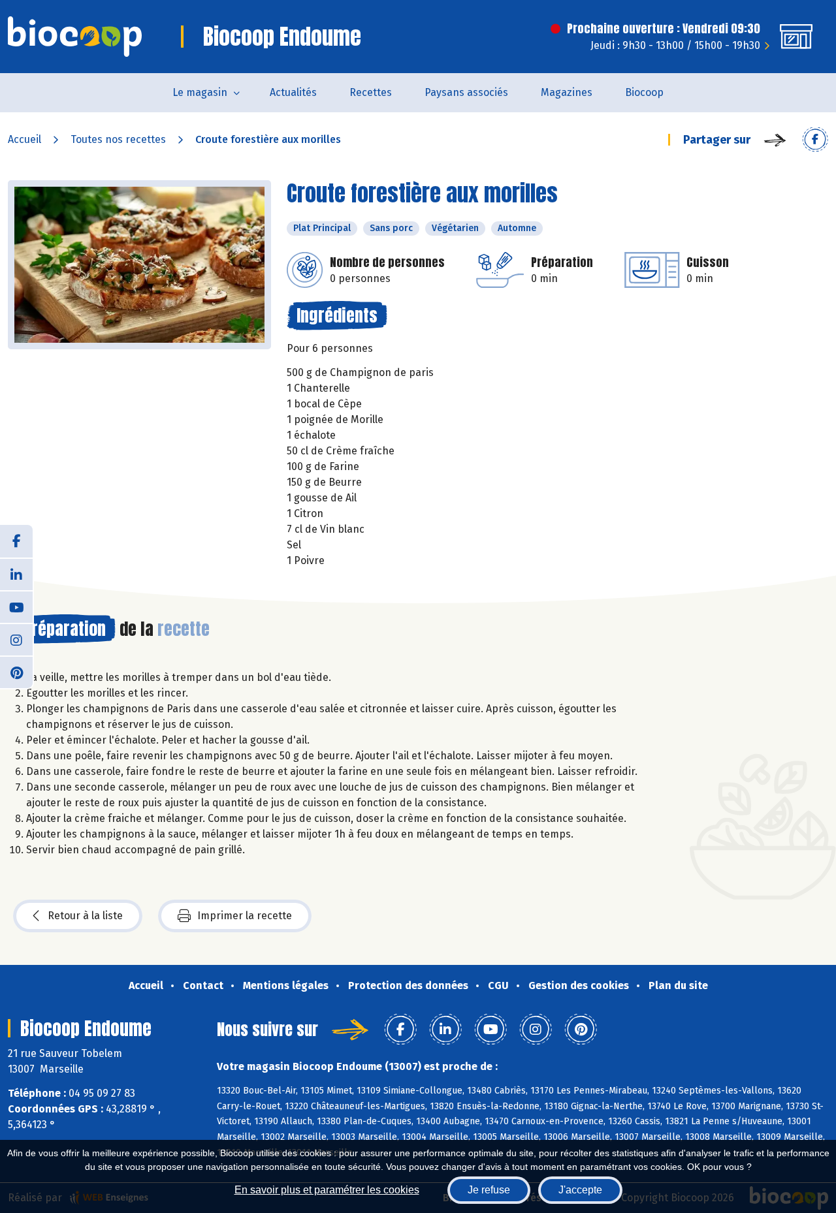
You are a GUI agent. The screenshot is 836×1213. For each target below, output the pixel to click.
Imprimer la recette (244, 915)
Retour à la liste (85, 915)
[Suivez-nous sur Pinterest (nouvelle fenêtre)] (16, 671)
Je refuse (489, 1189)
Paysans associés (466, 92)
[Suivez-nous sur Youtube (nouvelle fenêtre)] (16, 606)
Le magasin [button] (199, 92)
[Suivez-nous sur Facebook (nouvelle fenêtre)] (16, 541)
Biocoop (644, 92)
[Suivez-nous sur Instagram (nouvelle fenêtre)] (16, 639)
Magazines (566, 92)
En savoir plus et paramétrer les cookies (326, 1189)
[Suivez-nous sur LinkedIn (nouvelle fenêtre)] (16, 574)
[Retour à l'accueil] (75, 36)
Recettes (370, 92)
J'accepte (580, 1189)
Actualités (293, 92)
